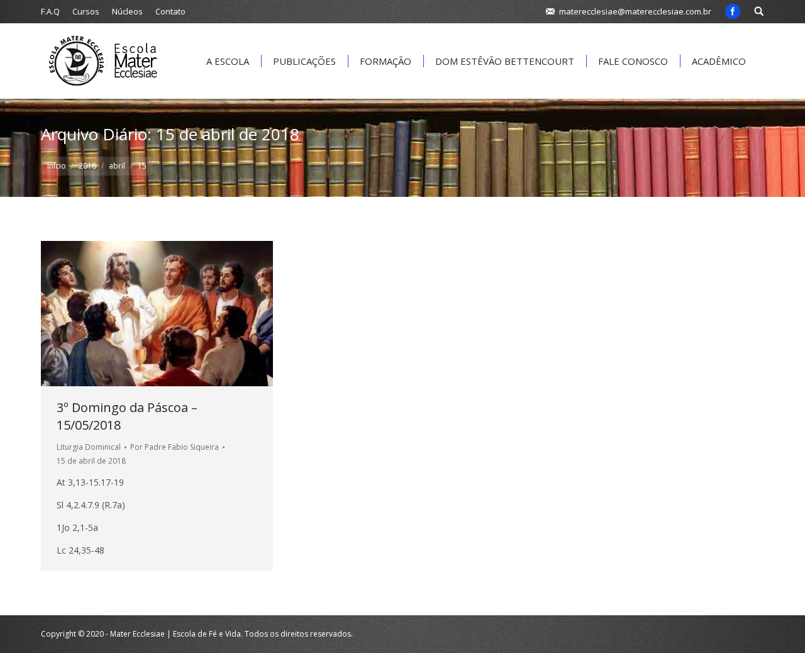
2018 (87, 165)
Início (56, 165)
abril (117, 165)
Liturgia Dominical (89, 447)
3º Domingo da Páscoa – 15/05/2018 (127, 416)
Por (174, 447)
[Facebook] (732, 11)
